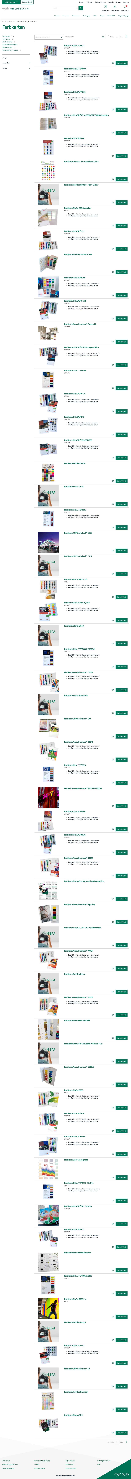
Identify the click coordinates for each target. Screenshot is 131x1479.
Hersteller (6, 63)
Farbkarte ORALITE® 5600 (75, 68)
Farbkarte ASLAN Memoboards (77, 1252)
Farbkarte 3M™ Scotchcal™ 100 (77, 718)
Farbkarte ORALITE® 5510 (75, 765)
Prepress (66, 16)
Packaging (86, 16)
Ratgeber (89, 2)
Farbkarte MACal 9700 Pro (75, 1299)
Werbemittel (22, 21)
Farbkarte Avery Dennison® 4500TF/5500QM (83, 788)
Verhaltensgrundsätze (10, 1464)
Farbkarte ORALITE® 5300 (75, 370)
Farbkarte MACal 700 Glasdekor (77, 208)
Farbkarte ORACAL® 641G (75, 393)
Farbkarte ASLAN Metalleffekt (77, 1020)
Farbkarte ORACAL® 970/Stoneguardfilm (81, 347)
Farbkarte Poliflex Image (75, 1322)
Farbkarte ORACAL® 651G (75, 834)
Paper (102, 16)
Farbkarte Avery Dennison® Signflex (79, 904)
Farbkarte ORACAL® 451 (74, 1345)
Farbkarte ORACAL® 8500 (74, 1136)
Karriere (81, 2)
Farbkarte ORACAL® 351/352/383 (78, 440)
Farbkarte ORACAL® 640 (74, 138)
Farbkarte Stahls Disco (74, 486)
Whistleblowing (39, 1468)
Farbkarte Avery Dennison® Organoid (80, 324)
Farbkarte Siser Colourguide (76, 1159)
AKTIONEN (111, 16)
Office (95, 16)
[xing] (123, 1474)
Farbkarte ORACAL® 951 (74, 231)
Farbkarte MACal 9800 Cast (75, 579)
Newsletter (69, 1464)
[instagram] (127, 1474)
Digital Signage (123, 16)
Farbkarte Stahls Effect (74, 626)
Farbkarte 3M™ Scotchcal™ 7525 (78, 556)
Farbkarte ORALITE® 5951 (75, 509)
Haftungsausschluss (104, 1461)
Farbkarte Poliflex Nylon (74, 974)
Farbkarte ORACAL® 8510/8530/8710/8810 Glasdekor (86, 115)
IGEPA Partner (10, 2)
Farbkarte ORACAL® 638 (74, 1113)
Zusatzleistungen (8, 1468)
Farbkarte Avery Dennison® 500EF (78, 997)
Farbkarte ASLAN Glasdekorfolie (78, 254)
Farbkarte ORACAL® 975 (74, 417)
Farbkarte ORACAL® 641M (75, 301)
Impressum (6, 1461)
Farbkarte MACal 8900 (73, 1090)
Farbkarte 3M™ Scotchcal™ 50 (77, 1368)
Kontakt (111, 2)
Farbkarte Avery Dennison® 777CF (78, 951)
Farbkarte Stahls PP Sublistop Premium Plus (83, 1043)
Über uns (126, 2)
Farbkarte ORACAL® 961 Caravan (78, 1206)
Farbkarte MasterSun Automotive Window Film (84, 881)
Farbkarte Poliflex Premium (76, 1392)
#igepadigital (70, 1461)
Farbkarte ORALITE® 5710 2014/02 (79, 1183)
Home (4, 21)
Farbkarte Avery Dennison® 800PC (78, 742)
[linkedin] (119, 1474)
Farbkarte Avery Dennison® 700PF (78, 672)
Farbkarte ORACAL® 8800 (74, 811)
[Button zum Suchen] (80, 8)
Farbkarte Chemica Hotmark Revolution (81, 161)
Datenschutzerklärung (42, 1461)
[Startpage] (19, 8)
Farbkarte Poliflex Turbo (74, 463)
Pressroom (76, 16)
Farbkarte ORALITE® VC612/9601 (78, 1275)
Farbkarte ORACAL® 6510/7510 (77, 602)
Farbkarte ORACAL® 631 (74, 45)
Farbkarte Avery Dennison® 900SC (78, 858)
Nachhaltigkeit (100, 2)
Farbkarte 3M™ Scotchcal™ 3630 (78, 533)
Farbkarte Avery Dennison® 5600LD (79, 1067)
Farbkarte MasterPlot (73, 1415)
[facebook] (116, 1474)
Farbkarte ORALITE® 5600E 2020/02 (79, 649)
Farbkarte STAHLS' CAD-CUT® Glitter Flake (82, 927)
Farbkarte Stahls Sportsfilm (76, 695)
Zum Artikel (121, 63)
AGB (98, 1464)
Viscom (56, 16)
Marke (4, 68)
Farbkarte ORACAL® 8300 (74, 277)
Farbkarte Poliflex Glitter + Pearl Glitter (81, 184)
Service (118, 2)
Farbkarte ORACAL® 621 (74, 1229)
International (27, 2)
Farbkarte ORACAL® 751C (74, 92)
